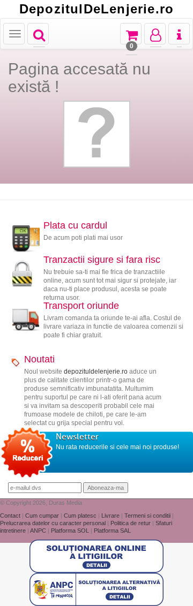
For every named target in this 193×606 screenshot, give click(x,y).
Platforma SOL (70, 530)
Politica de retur (131, 523)
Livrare (111, 515)
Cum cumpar (43, 515)
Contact (11, 515)
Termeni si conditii (148, 515)
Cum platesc (81, 515)
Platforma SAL (112, 530)
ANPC (38, 530)
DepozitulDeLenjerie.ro (96, 9)
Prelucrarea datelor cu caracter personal (53, 523)
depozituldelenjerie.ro (96, 371)
